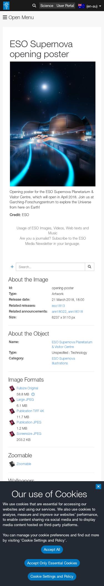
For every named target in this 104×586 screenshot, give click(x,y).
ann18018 (75, 312)
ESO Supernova (63, 358)
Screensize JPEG (29, 434)
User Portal (65, 5)
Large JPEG (25, 399)
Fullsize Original (27, 388)
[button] (33, 394)
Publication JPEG (29, 422)
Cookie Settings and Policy (52, 576)
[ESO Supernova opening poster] (52, 124)
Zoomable (24, 464)
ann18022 (59, 312)
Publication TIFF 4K (30, 411)
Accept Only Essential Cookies (52, 563)
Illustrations (60, 363)
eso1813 (58, 306)
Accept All (52, 549)
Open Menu (20, 17)
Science (46, 5)
